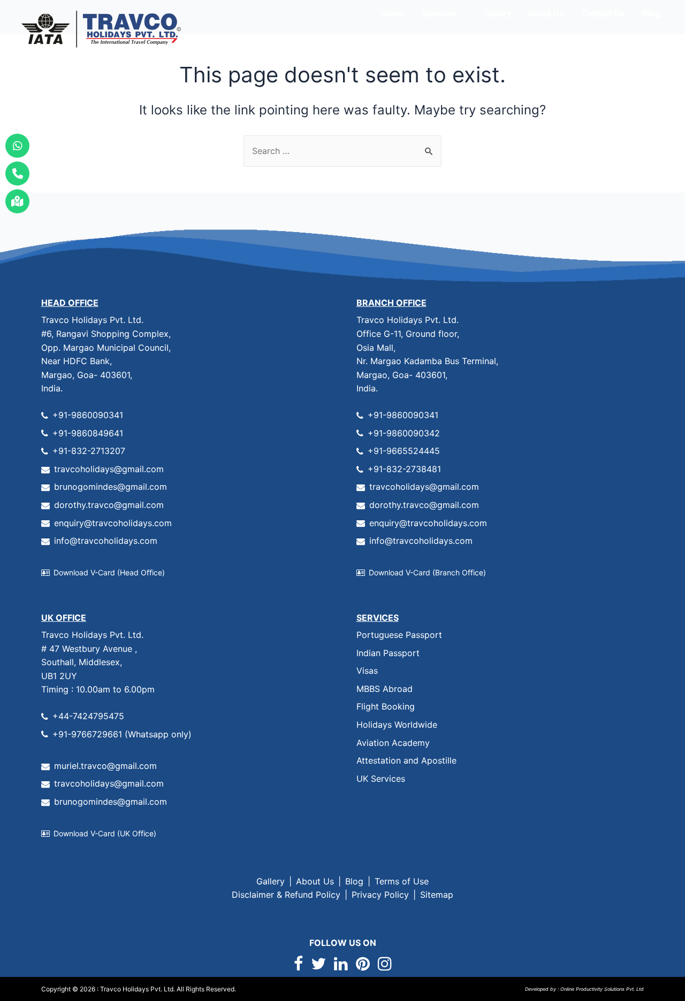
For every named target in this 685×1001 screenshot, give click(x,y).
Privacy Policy (380, 894)
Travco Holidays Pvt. (131, 989)
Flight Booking (385, 706)
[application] (461, 14)
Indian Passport (388, 653)
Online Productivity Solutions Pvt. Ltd (601, 989)
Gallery (497, 14)
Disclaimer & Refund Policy (286, 894)
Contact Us (603, 14)
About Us (546, 14)
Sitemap (436, 894)
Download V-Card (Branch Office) (427, 572)
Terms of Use (402, 881)
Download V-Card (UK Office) (105, 833)
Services (439, 14)
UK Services (380, 778)
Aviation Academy (393, 742)
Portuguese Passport (399, 634)
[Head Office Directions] (17, 201)
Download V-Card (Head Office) (109, 572)
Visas (367, 670)
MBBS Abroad (384, 688)
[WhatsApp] (17, 146)
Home (393, 14)
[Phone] (17, 173)
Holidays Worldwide (396, 724)
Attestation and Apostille (406, 760)
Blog (651, 14)
